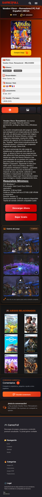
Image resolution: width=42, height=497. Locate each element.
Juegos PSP (10, 471)
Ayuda (9, 452)
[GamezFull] (10, 2)
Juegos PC (7, 71)
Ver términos (6, 493)
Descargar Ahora (21, 208)
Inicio (8, 444)
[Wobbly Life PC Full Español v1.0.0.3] (11, 323)
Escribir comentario (23, 394)
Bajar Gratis (21, 217)
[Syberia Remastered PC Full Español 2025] (30, 323)
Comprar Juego (19, 52)
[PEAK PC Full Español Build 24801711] (11, 363)
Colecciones (10, 468)
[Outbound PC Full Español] (11, 343)
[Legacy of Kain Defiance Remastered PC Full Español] (30, 343)
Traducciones (11, 474)
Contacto (9, 446)
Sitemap (9, 449)
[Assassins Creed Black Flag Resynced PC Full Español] (30, 363)
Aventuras (18, 71)
